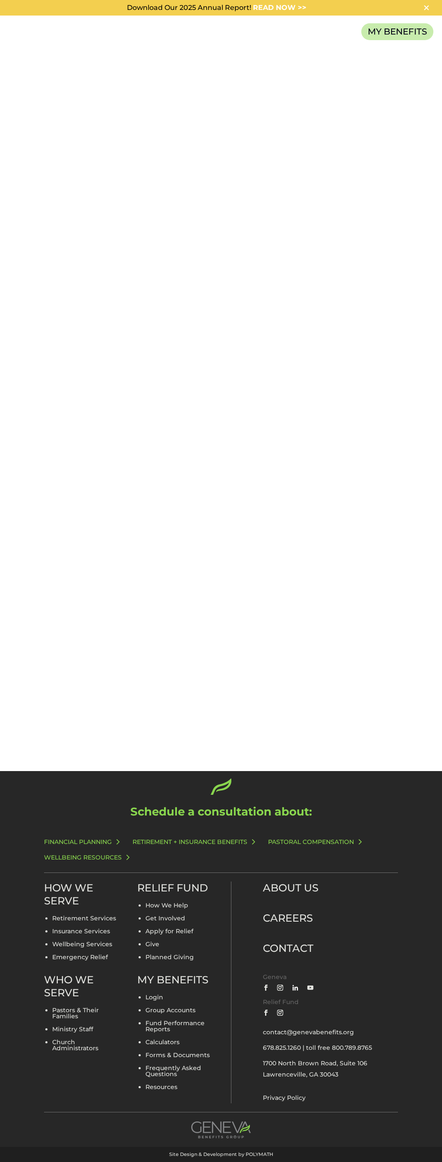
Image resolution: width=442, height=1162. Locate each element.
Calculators (162, 1042)
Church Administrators (75, 1045)
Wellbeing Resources (83, 857)
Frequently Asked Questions (173, 1071)
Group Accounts (170, 1010)
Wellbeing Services (82, 944)
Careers (288, 918)
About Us (291, 888)
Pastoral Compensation (311, 842)
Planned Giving (169, 957)
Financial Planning (78, 842)
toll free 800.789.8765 (339, 1048)
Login (154, 997)
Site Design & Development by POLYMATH (221, 1154)
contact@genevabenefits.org (308, 1032)
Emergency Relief (80, 957)
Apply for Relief (169, 931)
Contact (288, 948)
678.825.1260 (282, 1048)
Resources (161, 1087)
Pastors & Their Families (75, 1013)
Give (152, 944)
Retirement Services (84, 918)
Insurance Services (81, 931)
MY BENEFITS (397, 31)
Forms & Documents (177, 1055)
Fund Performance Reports (175, 1026)
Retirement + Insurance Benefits (190, 842)
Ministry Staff (72, 1029)
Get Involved (165, 918)
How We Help (166, 905)
